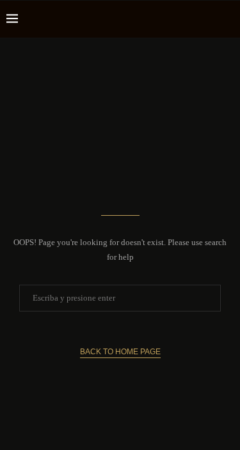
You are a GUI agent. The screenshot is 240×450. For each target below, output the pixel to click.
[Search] (227, 19)
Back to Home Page (120, 351)
